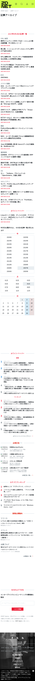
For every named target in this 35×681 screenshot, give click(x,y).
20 (13, 310)
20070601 (4, 77)
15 (22, 306)
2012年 (9, 261)
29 (22, 313)
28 (17, 313)
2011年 (25, 261)
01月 (6, 280)
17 (31, 306)
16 (27, 306)
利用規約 (17, 658)
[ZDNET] (6, 4)
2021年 (25, 244)
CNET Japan (18, 621)
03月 (28, 280)
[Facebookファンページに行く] (12, 638)
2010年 (9, 264)
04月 (6, 284)
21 (17, 310)
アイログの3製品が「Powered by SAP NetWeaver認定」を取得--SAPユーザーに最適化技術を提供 (17, 67)
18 (3, 310)
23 (27, 310)
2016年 (9, 254)
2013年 (25, 258)
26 (8, 313)
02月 (17, 280)
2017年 (25, 251)
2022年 (9, 244)
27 (13, 313)
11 (3, 306)
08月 (17, 287)
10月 (6, 290)
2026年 (9, 237)
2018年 (9, 251)
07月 (6, 287)
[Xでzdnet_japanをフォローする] (17, 638)
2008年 (9, 268)
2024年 (9, 241)
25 (3, 313)
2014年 (9, 258)
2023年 (25, 241)
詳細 (2, 679)
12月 (28, 290)
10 (31, 303)
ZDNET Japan (4, 10)
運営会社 (17, 667)
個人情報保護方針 (17, 655)
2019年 (25, 247)
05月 (17, 284)
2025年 (25, 237)
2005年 (25, 271)
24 (31, 310)
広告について (17, 664)
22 (22, 310)
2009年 (25, 264)
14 (17, 306)
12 (8, 306)
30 (27, 313)
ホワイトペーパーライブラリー (22, 436)
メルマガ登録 (17, 609)
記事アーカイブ (14, 10)
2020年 (9, 247)
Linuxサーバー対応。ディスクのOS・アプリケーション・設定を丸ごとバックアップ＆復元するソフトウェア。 (17, 217)
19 (8, 310)
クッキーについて (17, 661)
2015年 (25, 254)
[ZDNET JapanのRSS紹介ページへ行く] (23, 638)
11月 (17, 290)
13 (13, 306)
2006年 (9, 271)
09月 (28, 287)
